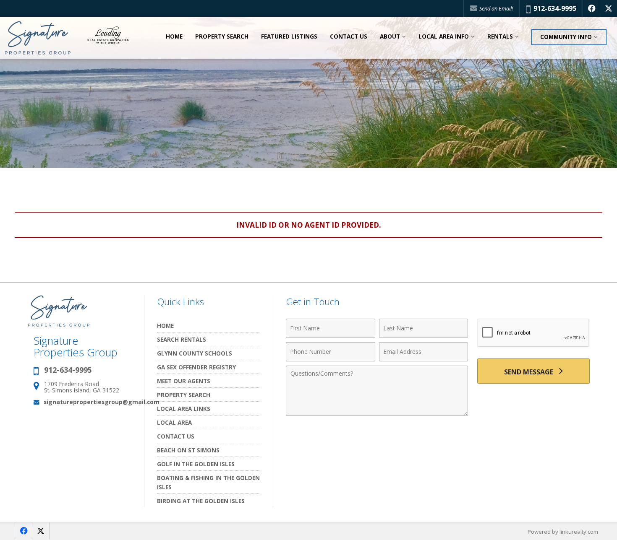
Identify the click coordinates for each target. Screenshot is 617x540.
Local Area (174, 422)
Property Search (221, 37)
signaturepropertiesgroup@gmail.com (101, 402)
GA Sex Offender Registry (196, 367)
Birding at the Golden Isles (201, 501)
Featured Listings (289, 37)
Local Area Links (183, 409)
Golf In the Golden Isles (196, 464)
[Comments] (377, 413)
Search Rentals (181, 339)
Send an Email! (495, 8)
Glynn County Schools (194, 353)
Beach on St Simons (188, 450)
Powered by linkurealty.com (563, 531)
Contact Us (348, 37)
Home (174, 37)
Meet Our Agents (183, 381)
